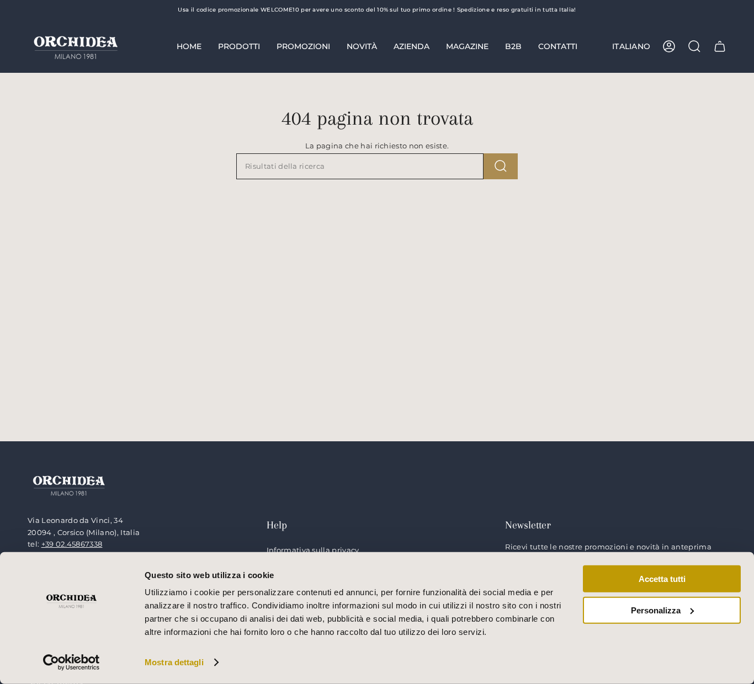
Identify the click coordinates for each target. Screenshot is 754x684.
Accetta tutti (662, 579)
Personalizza (656, 609)
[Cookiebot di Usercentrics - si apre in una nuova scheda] (71, 662)
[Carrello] (719, 46)
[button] (239, 46)
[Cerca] (501, 166)
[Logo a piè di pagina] (69, 484)
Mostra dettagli (174, 662)
